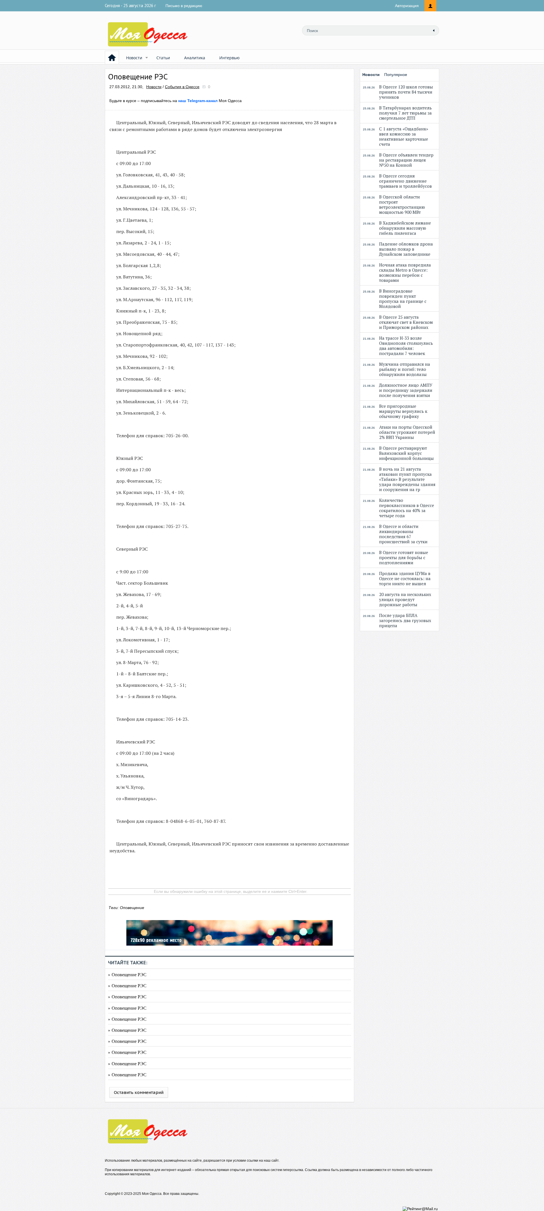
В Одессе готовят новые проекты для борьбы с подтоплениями (403, 557)
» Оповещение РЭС (127, 974)
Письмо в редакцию (183, 5)
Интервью (229, 57)
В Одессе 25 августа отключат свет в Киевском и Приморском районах (406, 322)
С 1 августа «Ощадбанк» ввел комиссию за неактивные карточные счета (403, 136)
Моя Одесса (210, 100)
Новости (134, 57)
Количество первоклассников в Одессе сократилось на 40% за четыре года (406, 508)
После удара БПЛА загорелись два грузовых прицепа (405, 620)
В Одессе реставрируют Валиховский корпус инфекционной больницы (406, 453)
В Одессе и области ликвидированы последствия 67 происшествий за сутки (403, 534)
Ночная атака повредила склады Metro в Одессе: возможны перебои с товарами (405, 272)
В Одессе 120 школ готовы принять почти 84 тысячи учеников (406, 92)
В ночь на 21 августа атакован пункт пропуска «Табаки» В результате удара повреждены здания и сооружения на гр (407, 479)
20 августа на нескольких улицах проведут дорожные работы (405, 599)
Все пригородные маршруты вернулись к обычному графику (403, 411)
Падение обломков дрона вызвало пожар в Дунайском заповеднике (406, 249)
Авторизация (407, 5)
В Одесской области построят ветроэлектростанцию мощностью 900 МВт (402, 204)
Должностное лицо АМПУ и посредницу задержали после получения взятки (405, 390)
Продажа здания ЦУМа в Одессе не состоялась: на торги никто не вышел (405, 578)
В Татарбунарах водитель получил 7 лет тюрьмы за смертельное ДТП (405, 113)
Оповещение (132, 907)
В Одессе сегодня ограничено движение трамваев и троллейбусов (405, 181)
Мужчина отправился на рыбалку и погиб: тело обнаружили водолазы (404, 369)
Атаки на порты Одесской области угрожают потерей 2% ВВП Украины (407, 432)
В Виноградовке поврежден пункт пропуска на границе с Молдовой (402, 298)
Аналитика (194, 57)
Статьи (163, 57)
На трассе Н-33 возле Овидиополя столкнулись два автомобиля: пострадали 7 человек (406, 345)
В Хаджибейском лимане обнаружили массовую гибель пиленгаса (405, 228)
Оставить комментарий (138, 1092)
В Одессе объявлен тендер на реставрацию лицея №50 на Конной (406, 160)
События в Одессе (182, 86)
